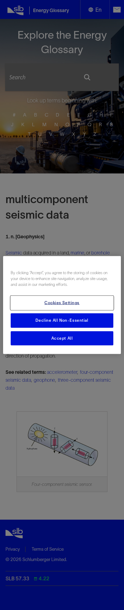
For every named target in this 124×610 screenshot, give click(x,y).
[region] (62, 305)
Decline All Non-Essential (61, 320)
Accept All (62, 338)
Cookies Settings (62, 302)
